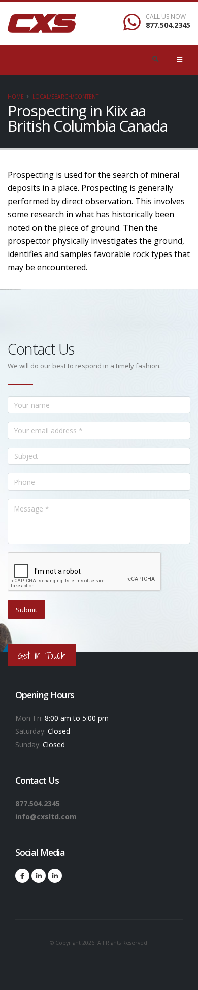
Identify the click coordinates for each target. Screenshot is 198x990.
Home (16, 96)
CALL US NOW (166, 16)
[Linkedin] (38, 876)
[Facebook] (22, 876)
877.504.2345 (168, 25)
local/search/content (65, 96)
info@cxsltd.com (46, 816)
